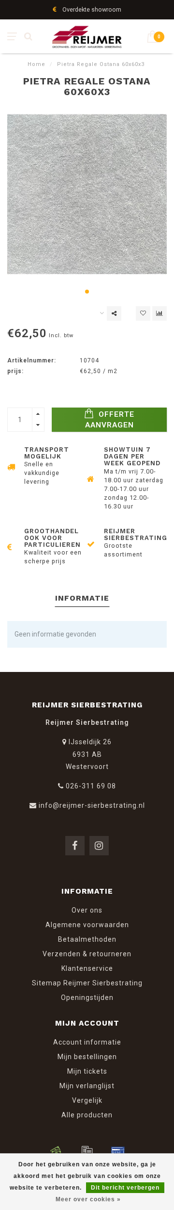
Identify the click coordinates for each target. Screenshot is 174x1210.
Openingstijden (87, 997)
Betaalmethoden (87, 939)
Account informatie (87, 1042)
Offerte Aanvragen (110, 419)
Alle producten (87, 1115)
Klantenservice (87, 968)
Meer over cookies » (88, 1199)
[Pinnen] (118, 1151)
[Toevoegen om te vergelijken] (159, 313)
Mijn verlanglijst (87, 1086)
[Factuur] (87, 1151)
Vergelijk (87, 1100)
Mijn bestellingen (87, 1057)
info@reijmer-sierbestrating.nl (92, 805)
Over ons (87, 910)
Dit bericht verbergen (125, 1187)
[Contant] (56, 1151)
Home (36, 64)
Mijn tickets (87, 1071)
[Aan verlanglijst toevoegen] (143, 313)
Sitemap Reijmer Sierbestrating (87, 983)
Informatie (82, 598)
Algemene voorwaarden (87, 925)
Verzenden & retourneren (87, 954)
